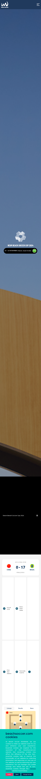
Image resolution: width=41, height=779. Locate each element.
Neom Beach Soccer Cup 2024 (13, 515)
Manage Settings (27, 774)
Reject (17, 774)
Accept (9, 774)
